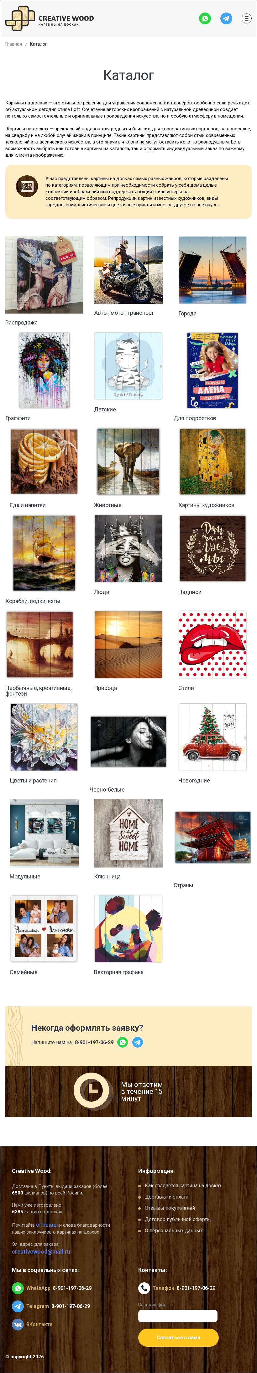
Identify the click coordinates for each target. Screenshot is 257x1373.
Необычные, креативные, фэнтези (38, 691)
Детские (105, 409)
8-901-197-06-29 (94, 1042)
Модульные (25, 876)
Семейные (24, 972)
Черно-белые (107, 789)
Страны (183, 885)
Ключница (107, 876)
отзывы (47, 1224)
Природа (105, 688)
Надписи (190, 592)
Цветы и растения (33, 780)
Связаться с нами (178, 1337)
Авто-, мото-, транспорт (124, 312)
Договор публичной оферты (178, 1219)
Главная (13, 44)
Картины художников (206, 505)
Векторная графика (119, 972)
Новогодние (194, 780)
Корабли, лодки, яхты (32, 601)
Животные (108, 505)
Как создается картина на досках (183, 1186)
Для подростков (195, 418)
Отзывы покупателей (170, 1208)
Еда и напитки (28, 505)
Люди (101, 592)
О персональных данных (174, 1231)
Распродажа (21, 322)
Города (187, 313)
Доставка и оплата (166, 1197)
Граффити (18, 418)
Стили (186, 688)
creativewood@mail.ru (41, 1251)
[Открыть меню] (247, 18)
